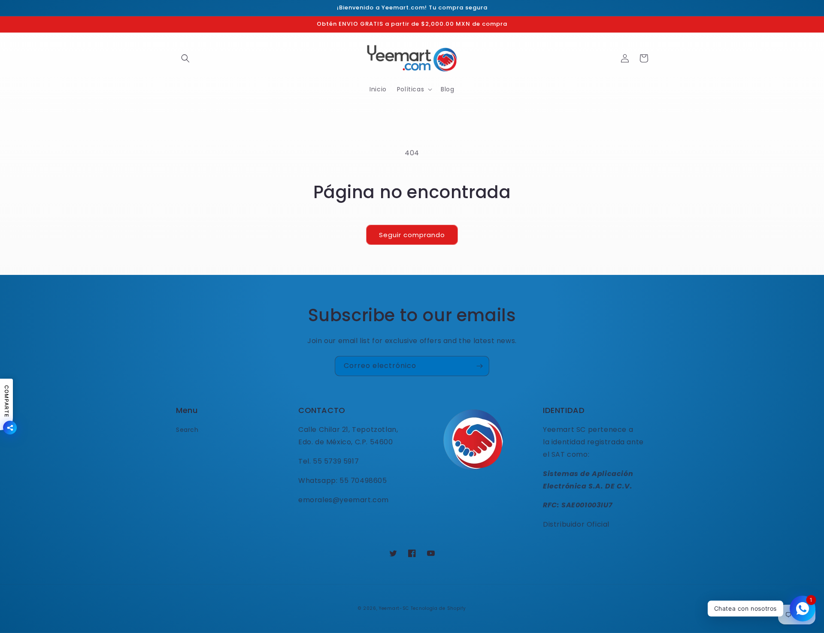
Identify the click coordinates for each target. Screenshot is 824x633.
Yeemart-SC (394, 608)
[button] (185, 58)
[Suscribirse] (479, 366)
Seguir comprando (412, 234)
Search (187, 429)
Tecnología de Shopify (438, 608)
